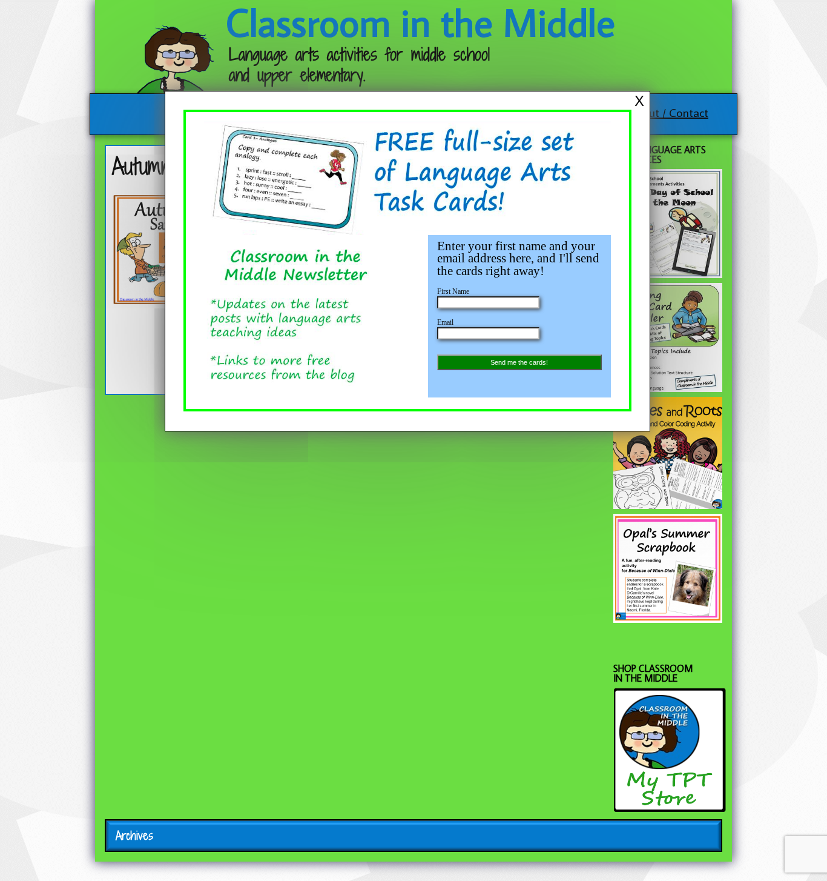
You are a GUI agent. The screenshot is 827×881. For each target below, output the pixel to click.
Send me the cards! (519, 362)
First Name (453, 291)
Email (445, 322)
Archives (134, 835)
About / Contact (668, 112)
